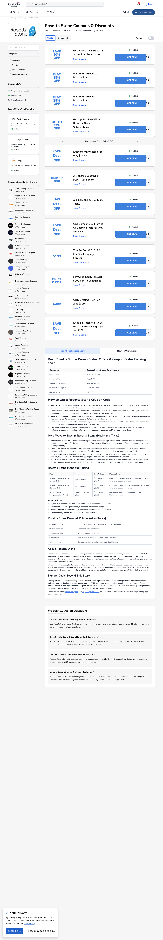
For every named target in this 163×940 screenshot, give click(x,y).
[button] (23, 31)
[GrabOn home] (17, 4)
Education (20, 18)
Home (12, 18)
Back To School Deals (144, 12)
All (50, 38)
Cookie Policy (29, 923)
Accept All (14, 931)
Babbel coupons (71, 592)
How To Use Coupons (127, 350)
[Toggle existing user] (151, 38)
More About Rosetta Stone (72, 350)
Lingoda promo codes (90, 592)
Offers (63, 38)
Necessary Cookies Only (41, 931)
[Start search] (29, 4)
